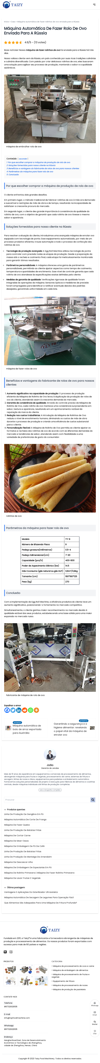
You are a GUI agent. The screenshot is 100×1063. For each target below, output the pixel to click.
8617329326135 (10, 1006)
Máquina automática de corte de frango (25, 819)
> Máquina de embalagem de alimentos (70, 970)
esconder (23, 159)
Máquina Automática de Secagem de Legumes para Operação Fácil (39, 897)
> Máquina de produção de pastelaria (69, 989)
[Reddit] (24, 710)
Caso (13, 21)
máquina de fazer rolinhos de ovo (43, 50)
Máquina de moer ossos (16, 840)
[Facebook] (7, 710)
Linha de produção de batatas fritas (22, 830)
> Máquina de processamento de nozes (70, 985)
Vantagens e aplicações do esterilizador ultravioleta (31, 892)
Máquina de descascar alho (18, 862)
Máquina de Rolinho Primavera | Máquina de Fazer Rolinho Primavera (39, 872)
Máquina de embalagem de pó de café (24, 846)
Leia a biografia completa (50, 790)
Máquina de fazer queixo (17, 824)
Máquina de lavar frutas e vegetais (22, 878)
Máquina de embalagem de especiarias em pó (28, 867)
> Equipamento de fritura (63, 981)
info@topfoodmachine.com (17, 1018)
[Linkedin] (18, 710)
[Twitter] (13, 710)
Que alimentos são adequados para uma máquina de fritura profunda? (40, 902)
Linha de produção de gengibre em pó (23, 814)
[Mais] (36, 710)
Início (6, 21)
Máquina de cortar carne (17, 835)
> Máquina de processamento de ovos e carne (73, 966)
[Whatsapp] (30, 710)
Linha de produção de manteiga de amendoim (28, 856)
